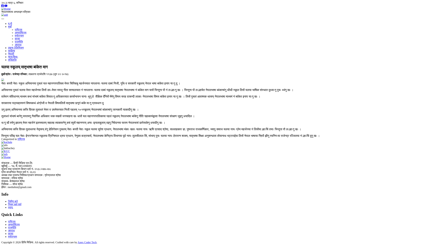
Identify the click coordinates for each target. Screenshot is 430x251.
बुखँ (9, 26)
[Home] (6, 8)
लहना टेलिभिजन (16, 47)
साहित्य (11, 50)
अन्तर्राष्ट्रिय (20, 32)
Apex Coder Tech (87, 242)
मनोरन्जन (19, 35)
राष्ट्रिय (18, 29)
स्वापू (10, 207)
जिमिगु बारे (13, 201)
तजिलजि (12, 59)
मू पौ (10, 23)
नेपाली (11, 53)
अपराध (18, 44)
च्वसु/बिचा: (13, 56)
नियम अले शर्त (14, 204)
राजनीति (19, 41)
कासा (17, 38)
